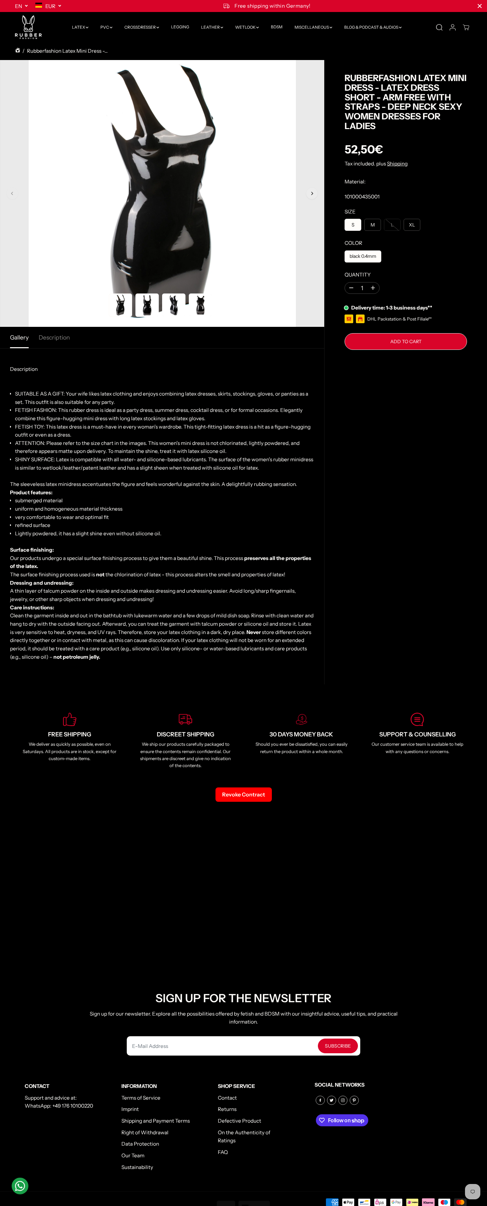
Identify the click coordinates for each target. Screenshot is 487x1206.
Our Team (132, 1155)
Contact (227, 1098)
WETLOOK (245, 27)
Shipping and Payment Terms (155, 1121)
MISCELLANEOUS (312, 27)
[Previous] (12, 193)
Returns (227, 1109)
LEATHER (210, 27)
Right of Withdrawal (144, 1132)
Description (54, 337)
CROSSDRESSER (140, 27)
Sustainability (137, 1167)
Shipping (397, 163)
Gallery (19, 337)
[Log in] (453, 27)
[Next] (312, 193)
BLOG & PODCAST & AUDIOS (371, 27)
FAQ (223, 1152)
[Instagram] (343, 1100)
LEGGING (180, 27)
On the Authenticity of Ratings (244, 1136)
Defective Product (239, 1121)
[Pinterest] (354, 1100)
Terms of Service (140, 1098)
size (350, 211)
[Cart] (466, 27)
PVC (105, 27)
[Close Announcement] (479, 6)
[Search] (439, 27)
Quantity (358, 274)
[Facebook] (320, 1100)
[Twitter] (331, 1100)
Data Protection (140, 1144)
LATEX (79, 27)
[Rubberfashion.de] (28, 27)
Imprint (130, 1109)
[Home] (17, 51)
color (353, 243)
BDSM (277, 27)
